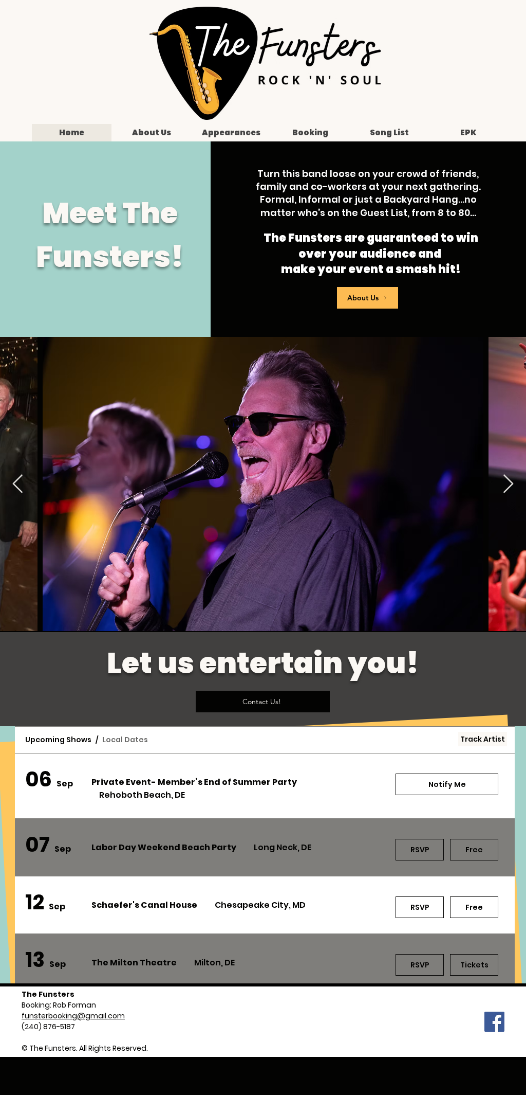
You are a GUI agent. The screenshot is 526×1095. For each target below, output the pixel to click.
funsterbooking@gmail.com (73, 1016)
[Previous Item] (18, 484)
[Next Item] (508, 484)
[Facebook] (494, 1022)
